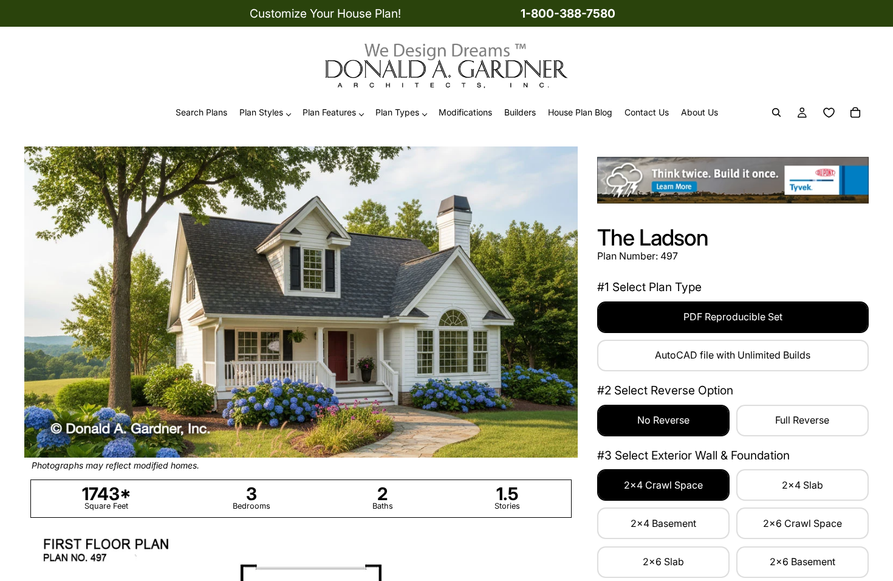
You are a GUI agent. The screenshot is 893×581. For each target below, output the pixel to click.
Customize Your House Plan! (325, 13)
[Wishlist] (828, 113)
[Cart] (855, 113)
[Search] (776, 113)
